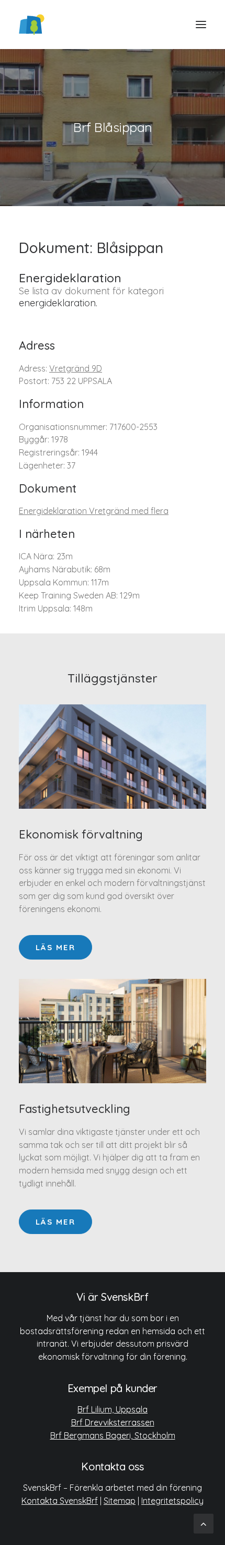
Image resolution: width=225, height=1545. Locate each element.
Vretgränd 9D (75, 368)
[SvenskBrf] (31, 24)
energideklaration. (58, 303)
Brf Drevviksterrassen (112, 1422)
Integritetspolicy (172, 1500)
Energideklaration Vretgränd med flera (93, 511)
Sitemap (120, 1500)
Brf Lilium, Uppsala (112, 1409)
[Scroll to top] (203, 1523)
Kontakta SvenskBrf (59, 1500)
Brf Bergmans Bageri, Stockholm (112, 1435)
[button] (201, 24)
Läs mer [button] (55, 947)
